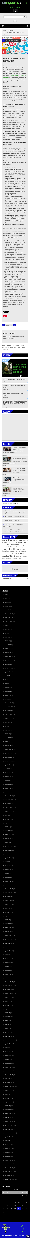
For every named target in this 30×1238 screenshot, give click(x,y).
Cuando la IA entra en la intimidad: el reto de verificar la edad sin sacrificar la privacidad (14, 450)
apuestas (4, 542)
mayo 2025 (8, 637)
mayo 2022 (8, 776)
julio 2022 (7, 769)
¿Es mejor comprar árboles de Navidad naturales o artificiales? (19, 368)
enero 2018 (8, 978)
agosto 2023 (8, 718)
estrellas (7, 547)
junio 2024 (7, 679)
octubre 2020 (8, 850)
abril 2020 (7, 873)
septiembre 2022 (9, 761)
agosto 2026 (8, 594)
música (24, 551)
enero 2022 (8, 792)
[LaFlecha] (15, 3)
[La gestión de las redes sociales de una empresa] (15, 45)
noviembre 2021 (9, 800)
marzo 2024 (8, 691)
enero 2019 (8, 931)
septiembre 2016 (9, 1040)
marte (11, 551)
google (5, 549)
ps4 (12, 554)
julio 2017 (7, 1001)
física (21, 547)
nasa (3, 554)
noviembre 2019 (9, 893)
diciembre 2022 (9, 749)
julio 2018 (7, 955)
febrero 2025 (8, 648)
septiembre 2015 (9, 1086)
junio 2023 (7, 726)
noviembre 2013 (9, 1171)
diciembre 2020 (9, 842)
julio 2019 (7, 908)
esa (21, 545)
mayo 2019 (8, 916)
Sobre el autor (18, 1235)
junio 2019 (7, 912)
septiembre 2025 (9, 621)
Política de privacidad (7, 1235)
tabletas (25, 556)
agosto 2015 (8, 1090)
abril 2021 (7, 827)
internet (19, 549)
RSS (13, 1235)
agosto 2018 (8, 951)
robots (12, 555)
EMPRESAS (11, 30)
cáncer (4, 545)
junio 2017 (7, 1005)
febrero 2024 (8, 695)
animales (15, 540)
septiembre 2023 (9, 714)
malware (7, 551)
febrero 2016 (8, 1067)
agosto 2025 (8, 625)
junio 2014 (7, 1144)
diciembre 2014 (9, 1121)
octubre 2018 (8, 943)
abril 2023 (7, 734)
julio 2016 (7, 1047)
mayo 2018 (8, 962)
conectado (18, 336)
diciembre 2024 (9, 656)
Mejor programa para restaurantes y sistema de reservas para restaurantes (14, 490)
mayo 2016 (8, 1055)
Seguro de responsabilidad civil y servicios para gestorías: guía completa (14, 480)
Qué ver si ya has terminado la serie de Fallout (14, 380)
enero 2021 (8, 838)
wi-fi (19, 558)
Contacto (12, 7)
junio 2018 (7, 958)
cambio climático (11, 542)
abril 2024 (7, 687)
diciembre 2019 (9, 889)
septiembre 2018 (9, 947)
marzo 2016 (8, 1063)
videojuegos (8, 558)
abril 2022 (7, 780)
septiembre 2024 (9, 668)
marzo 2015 (8, 1109)
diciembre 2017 (9, 982)
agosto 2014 (8, 1137)
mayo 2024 (8, 683)
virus (13, 558)
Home (4, 30)
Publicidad (17, 7)
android (8, 539)
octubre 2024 (8, 664)
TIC (3, 40)
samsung (20, 556)
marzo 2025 (8, 645)
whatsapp (16, 558)
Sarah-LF (17, 40)
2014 (3, 540)
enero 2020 (8, 885)
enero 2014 (8, 1164)
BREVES (4, 360)
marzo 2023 (8, 738)
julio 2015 (7, 1094)
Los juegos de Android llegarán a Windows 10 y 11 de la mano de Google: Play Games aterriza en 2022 (15, 403)
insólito (12, 549)
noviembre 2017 (9, 986)
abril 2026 (7, 606)
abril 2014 (7, 1152)
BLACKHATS (4, 455)
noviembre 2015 (9, 1078)
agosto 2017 (8, 997)
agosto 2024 (8, 672)
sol (23, 556)
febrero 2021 (8, 834)
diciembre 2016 (9, 1028)
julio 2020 (7, 862)
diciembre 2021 (9, 796)
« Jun (3, 1215)
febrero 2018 (8, 974)
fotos (18, 547)
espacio (24, 545)
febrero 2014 (8, 1160)
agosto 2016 (8, 1044)
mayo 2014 (8, 1148)
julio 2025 (7, 629)
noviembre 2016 (9, 1032)
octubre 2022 (8, 757)
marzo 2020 (8, 877)
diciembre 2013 (9, 1168)
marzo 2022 (8, 784)
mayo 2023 (8, 730)
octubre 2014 (8, 1129)
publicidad (16, 554)
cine (23, 542)
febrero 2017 (8, 1020)
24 (3, 1209)
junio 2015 (7, 1098)
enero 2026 (8, 610)
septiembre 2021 (9, 807)
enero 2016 (8, 1071)
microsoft (15, 551)
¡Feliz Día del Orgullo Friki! (12, 520)
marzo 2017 (8, 1017)
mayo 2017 (8, 1009)
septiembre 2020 (9, 854)
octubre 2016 (8, 1036)
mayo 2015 (8, 1102)
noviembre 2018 (9, 939)
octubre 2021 (8, 803)
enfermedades (13, 544)
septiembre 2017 (9, 993)
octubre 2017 (8, 989)
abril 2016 (7, 1059)
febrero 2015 (8, 1113)
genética (24, 547)
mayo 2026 (8, 602)
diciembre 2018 (9, 935)
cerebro (18, 542)
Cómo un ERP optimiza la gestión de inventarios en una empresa (20, 470)
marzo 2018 (8, 970)
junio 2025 (7, 633)
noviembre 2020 (9, 846)
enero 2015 (8, 1117)
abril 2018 (7, 966)
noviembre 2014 (9, 1125)
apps (25, 539)
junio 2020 (7, 865)
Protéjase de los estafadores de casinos (15, 516)
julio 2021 (7, 815)
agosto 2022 (8, 765)
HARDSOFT (4, 495)
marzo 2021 (8, 831)
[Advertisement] (15, 425)
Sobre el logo (25, 1235)
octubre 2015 (8, 1082)
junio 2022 (7, 772)
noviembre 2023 (9, 707)
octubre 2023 (8, 710)
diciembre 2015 (9, 1075)
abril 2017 (7, 1013)
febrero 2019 (8, 927)
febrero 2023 (8, 741)
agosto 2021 (8, 811)
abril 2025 (7, 641)
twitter (4, 558)
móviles (20, 551)
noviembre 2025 (9, 617)
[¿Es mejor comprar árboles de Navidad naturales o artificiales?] (7, 368)
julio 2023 (7, 722)
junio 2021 (7, 819)
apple (21, 540)
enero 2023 (8, 745)
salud (17, 556)
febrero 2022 (8, 788)
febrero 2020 (8, 881)
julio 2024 (7, 676)
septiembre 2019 (9, 900)
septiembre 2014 (9, 1133)
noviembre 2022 (9, 753)
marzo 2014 (8, 1156)
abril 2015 (7, 1106)
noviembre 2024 (9, 660)
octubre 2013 (8, 1175)
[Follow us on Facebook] (14, 10)
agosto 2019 (8, 904)
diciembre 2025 (9, 614)
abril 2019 (7, 920)
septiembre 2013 (9, 1179)
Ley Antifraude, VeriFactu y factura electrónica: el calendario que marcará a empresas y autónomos (15, 460)
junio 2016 (7, 1051)
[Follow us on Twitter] (16, 10)
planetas (8, 554)
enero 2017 (8, 1024)
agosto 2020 (8, 858)
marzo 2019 (8, 924)
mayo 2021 (8, 823)
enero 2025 (8, 652)
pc (5, 554)
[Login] (15, 21)
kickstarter (4, 551)
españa (3, 547)
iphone (23, 549)
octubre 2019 (8, 896)
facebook (13, 547)
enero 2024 (8, 699)
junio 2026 (7, 598)
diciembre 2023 (9, 703)
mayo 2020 (8, 869)
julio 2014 (7, 1140)
